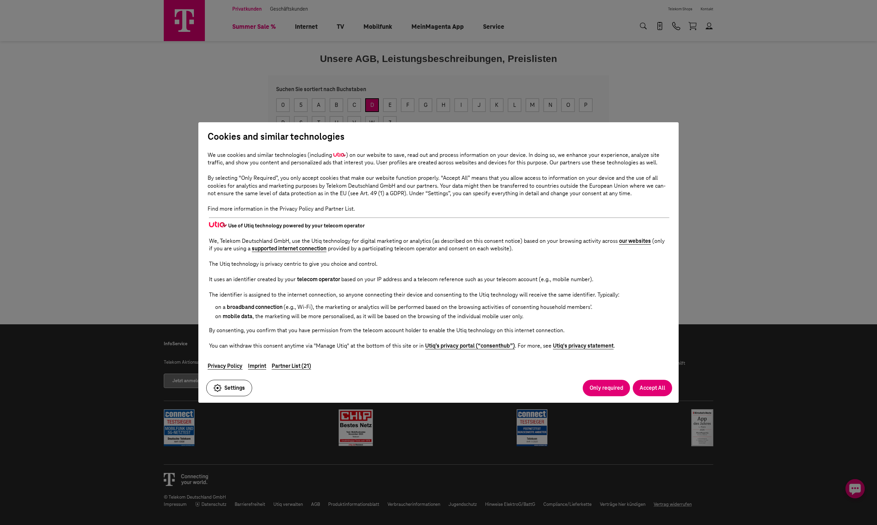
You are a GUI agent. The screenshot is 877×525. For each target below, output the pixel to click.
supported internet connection (289, 248)
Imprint (257, 366)
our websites (635, 241)
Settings (234, 387)
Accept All (652, 387)
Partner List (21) (291, 366)
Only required (606, 387)
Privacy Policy (225, 366)
